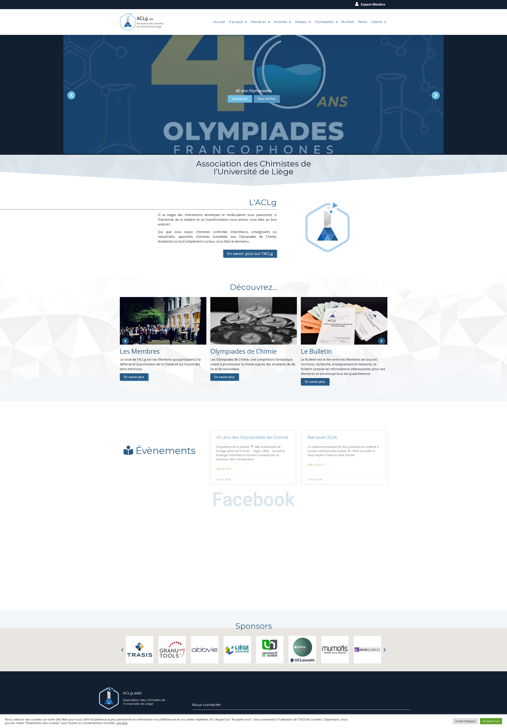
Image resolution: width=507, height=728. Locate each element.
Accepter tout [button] (491, 721)
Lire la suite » (224, 469)
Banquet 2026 (322, 437)
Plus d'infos (266, 98)
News (362, 22)
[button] (122, 649)
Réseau (301, 22)
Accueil (219, 22)
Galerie (376, 22)
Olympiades (324, 22)
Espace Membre (373, 4)
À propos (236, 22)
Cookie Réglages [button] (465, 721)
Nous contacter (206, 704)
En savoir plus (134, 377)
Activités (280, 22)
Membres (258, 22)
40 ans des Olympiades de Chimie (252, 437)
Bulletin (347, 22)
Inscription (240, 98)
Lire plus (122, 723)
